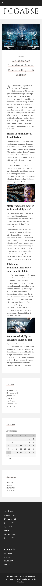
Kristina (26, 79)
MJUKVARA (10, 491)
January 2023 (11, 396)
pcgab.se (21, 11)
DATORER (21, 56)
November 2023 (12, 393)
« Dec (8, 459)
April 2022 (10, 398)
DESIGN (9, 485)
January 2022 (11, 406)
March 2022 (10, 401)
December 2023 (12, 390)
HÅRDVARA (10, 488)
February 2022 (11, 404)
